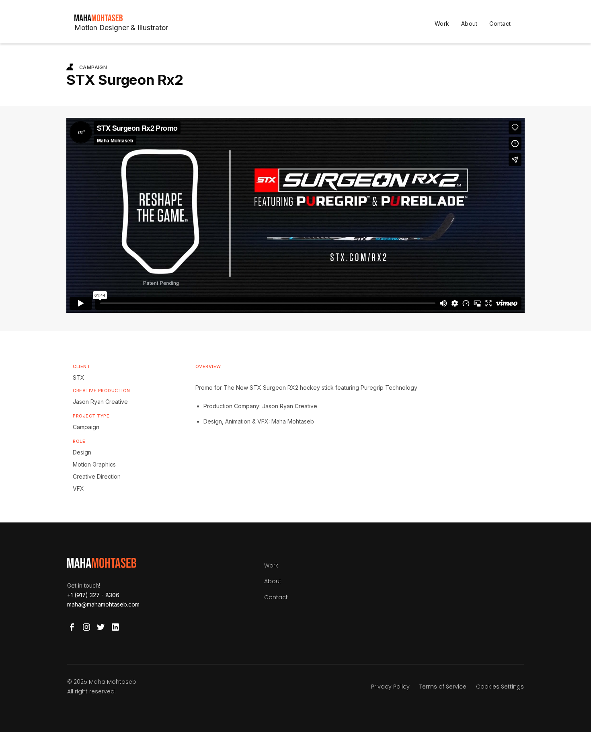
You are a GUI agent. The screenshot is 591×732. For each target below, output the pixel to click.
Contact (500, 23)
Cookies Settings (500, 687)
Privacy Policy (390, 687)
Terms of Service (442, 687)
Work (442, 23)
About (469, 23)
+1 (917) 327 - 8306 (93, 595)
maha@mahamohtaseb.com (103, 604)
